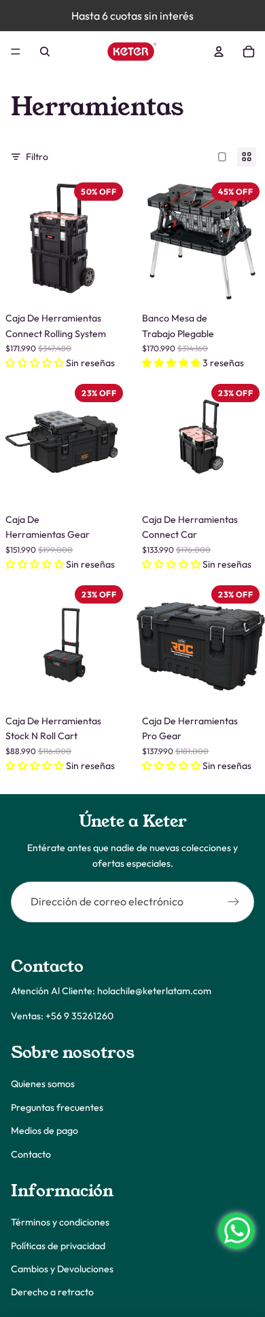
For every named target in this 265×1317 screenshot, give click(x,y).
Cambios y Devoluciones (62, 1269)
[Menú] (15, 51)
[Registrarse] (233, 902)
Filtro (37, 157)
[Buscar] (45, 51)
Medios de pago (44, 1130)
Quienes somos (43, 1084)
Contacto (31, 1154)
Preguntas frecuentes (57, 1107)
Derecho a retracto (52, 1292)
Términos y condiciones (60, 1223)
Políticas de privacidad (58, 1246)
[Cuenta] (219, 51)
